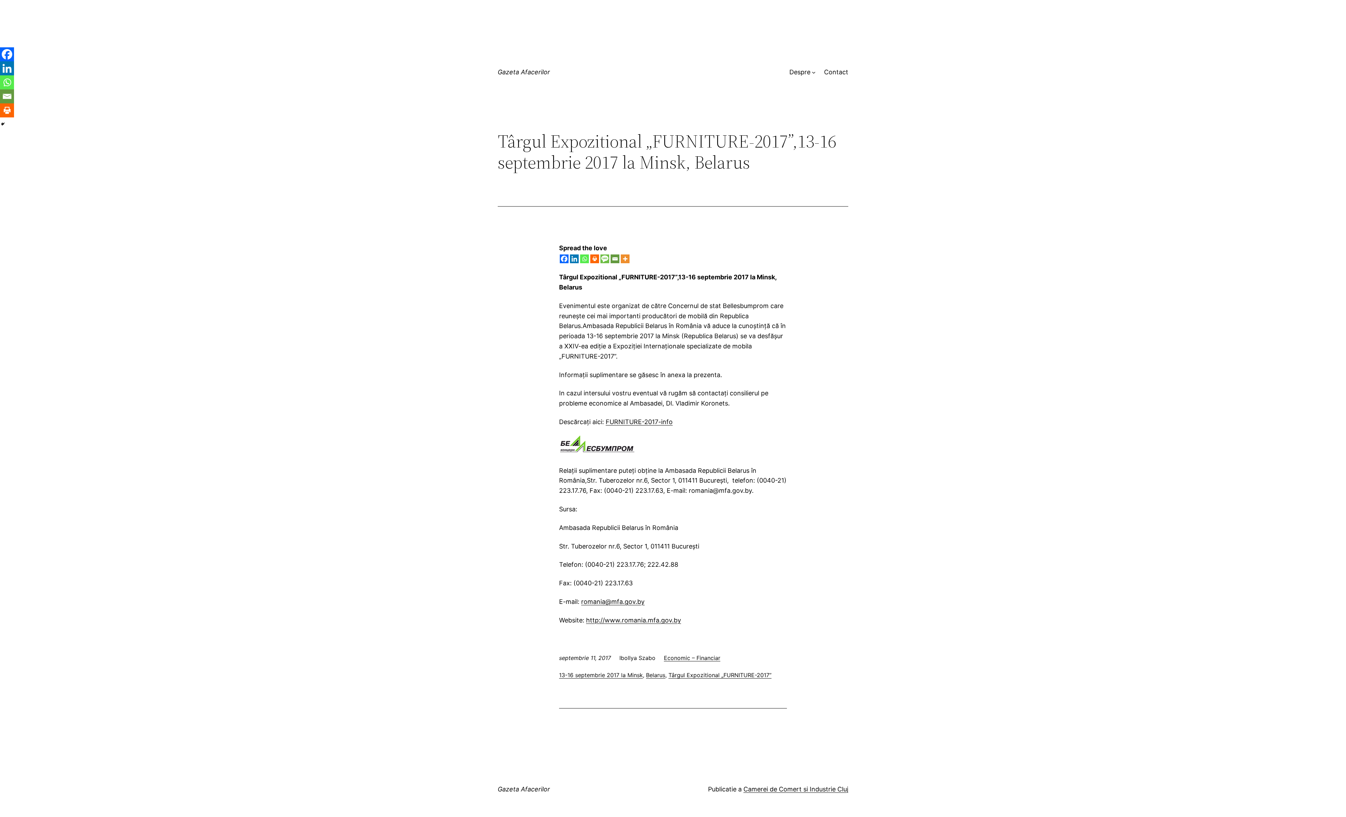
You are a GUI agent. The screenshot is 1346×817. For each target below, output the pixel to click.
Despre (799, 72)
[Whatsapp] (584, 258)
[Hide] (3, 124)
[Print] (594, 258)
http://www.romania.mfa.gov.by (633, 620)
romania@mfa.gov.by (613, 601)
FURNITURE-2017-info (639, 421)
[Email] (615, 258)
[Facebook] (564, 258)
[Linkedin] (574, 258)
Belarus (655, 675)
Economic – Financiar (692, 657)
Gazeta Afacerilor (524, 72)
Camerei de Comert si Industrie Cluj (795, 789)
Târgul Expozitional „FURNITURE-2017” (719, 675)
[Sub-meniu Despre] (814, 72)
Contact (836, 72)
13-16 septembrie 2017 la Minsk (601, 675)
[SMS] (604, 258)
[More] (625, 258)
